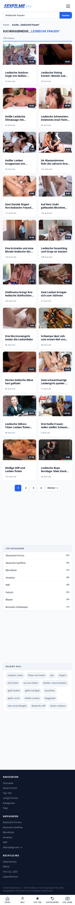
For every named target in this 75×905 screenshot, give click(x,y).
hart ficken (13, 682)
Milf (8, 584)
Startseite (8, 783)
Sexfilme (18, 6)
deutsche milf (38, 705)
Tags (5, 808)
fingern (62, 675)
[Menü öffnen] (68, 6)
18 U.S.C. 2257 (10, 871)
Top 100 (7, 793)
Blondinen (11, 570)
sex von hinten (30, 682)
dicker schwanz (58, 705)
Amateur (10, 577)
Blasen (9, 599)
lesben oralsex (32, 698)
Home (6, 24)
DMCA (6, 866)
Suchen (65, 15)
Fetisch (9, 592)
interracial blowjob (17, 705)
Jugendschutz (10, 876)
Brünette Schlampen (17, 607)
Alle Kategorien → (12, 847)
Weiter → (52, 488)
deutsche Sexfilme (15, 562)
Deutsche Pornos (15, 555)
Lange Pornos (10, 798)
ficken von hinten (36, 675)
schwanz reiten (15, 675)
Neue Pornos (10, 788)
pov (52, 675)
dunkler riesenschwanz (54, 682)
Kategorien (9, 803)
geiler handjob (32, 690)
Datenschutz (10, 861)
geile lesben (14, 690)
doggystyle (50, 698)
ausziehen (50, 690)
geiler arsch (14, 698)
